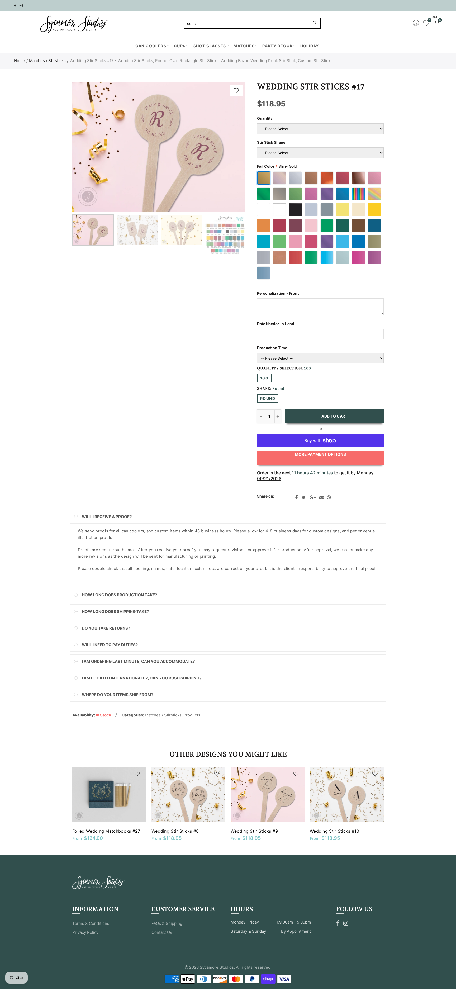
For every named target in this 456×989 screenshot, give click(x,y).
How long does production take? (119, 594)
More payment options (320, 454)
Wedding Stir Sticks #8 (175, 831)
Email (321, 497)
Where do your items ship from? (117, 694)
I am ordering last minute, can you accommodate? (138, 661)
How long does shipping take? (115, 611)
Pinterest (329, 497)
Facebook (296, 497)
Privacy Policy (85, 932)
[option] (158, 147)
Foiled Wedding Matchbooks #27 (106, 831)
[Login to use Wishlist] (236, 90)
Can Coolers (150, 46)
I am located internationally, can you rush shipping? (141, 678)
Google (313, 497)
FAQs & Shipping (166, 923)
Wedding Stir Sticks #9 (254, 831)
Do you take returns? (106, 628)
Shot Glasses (209, 46)
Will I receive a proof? (107, 516)
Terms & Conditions (90, 923)
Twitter (303, 497)
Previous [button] (86, 146)
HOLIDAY (309, 46)
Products (191, 715)
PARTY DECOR (277, 46)
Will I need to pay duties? (110, 644)
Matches (244, 46)
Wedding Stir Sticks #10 (334, 831)
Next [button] (231, 146)
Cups (180, 46)
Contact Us (161, 932)
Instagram (345, 923)
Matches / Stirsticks (47, 60)
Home (19, 60)
